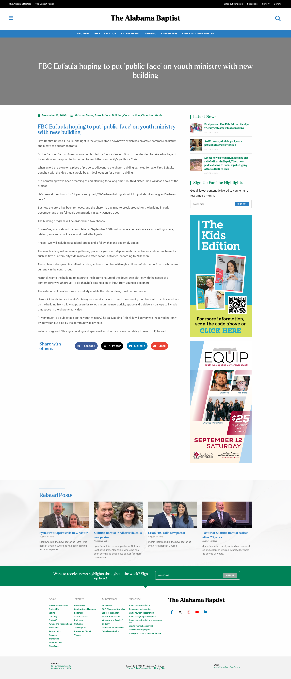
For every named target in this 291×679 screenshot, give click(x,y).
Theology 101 (80, 628)
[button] (278, 19)
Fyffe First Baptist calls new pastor (63, 533)
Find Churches (55, 642)
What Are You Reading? (112, 620)
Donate (52, 613)
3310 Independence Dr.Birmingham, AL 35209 (61, 667)
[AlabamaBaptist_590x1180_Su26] (221, 402)
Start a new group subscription (142, 616)
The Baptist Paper (44, 4)
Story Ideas (107, 605)
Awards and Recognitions (60, 624)
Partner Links (54, 631)
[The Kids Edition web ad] (221, 276)
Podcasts (78, 620)
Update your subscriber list (141, 626)
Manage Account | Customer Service (145, 633)
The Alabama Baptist (20, 4)
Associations (102, 115)
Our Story (53, 616)
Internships (54, 639)
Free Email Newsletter (198, 33)
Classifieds (169, 33)
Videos (77, 635)
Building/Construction (126, 115)
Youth (158, 115)
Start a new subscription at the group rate (145, 621)
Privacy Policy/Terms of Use (139, 668)
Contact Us (54, 609)
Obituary (106, 624)
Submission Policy (110, 631)
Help (156, 668)
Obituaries (78, 624)
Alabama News (83, 115)
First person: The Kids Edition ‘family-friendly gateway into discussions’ (226, 126)
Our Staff (53, 620)
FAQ (163, 668)
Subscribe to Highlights (139, 630)
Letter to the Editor (110, 613)
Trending (149, 33)
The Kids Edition (104, 33)
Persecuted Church (82, 631)
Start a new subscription (139, 605)
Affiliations (53, 628)
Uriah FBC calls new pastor (166, 533)
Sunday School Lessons (85, 609)
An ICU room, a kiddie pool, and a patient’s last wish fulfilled (223, 143)
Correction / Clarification (113, 628)
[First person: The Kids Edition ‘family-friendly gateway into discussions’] (196, 128)
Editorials (78, 613)
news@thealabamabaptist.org (227, 667)
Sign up (241, 204)
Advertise (53, 635)
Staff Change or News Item (114, 609)
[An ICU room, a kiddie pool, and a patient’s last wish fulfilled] (196, 145)
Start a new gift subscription (141, 613)
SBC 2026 (83, 33)
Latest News (130, 33)
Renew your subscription (140, 609)
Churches (147, 115)
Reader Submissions (111, 616)
